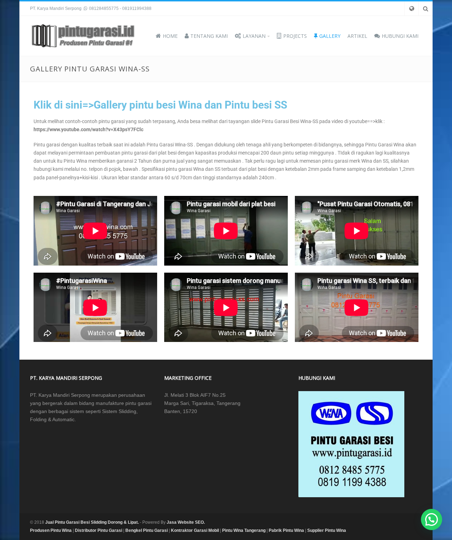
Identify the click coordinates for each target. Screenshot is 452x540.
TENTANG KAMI (209, 36)
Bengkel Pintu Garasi (146, 530)
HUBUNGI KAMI (400, 36)
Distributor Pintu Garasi (98, 530)
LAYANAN (254, 36)
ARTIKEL (357, 36)
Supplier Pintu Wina (326, 530)
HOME (170, 36)
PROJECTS (295, 36)
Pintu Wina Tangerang (244, 530)
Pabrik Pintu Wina (286, 530)
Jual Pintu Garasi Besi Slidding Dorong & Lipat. (92, 522)
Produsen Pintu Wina (51, 530)
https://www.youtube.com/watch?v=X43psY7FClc (88, 129)
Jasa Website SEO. (186, 522)
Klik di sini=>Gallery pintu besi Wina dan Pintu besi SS (160, 105)
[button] (431, 519)
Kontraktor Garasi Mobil (195, 530)
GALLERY (329, 36)
